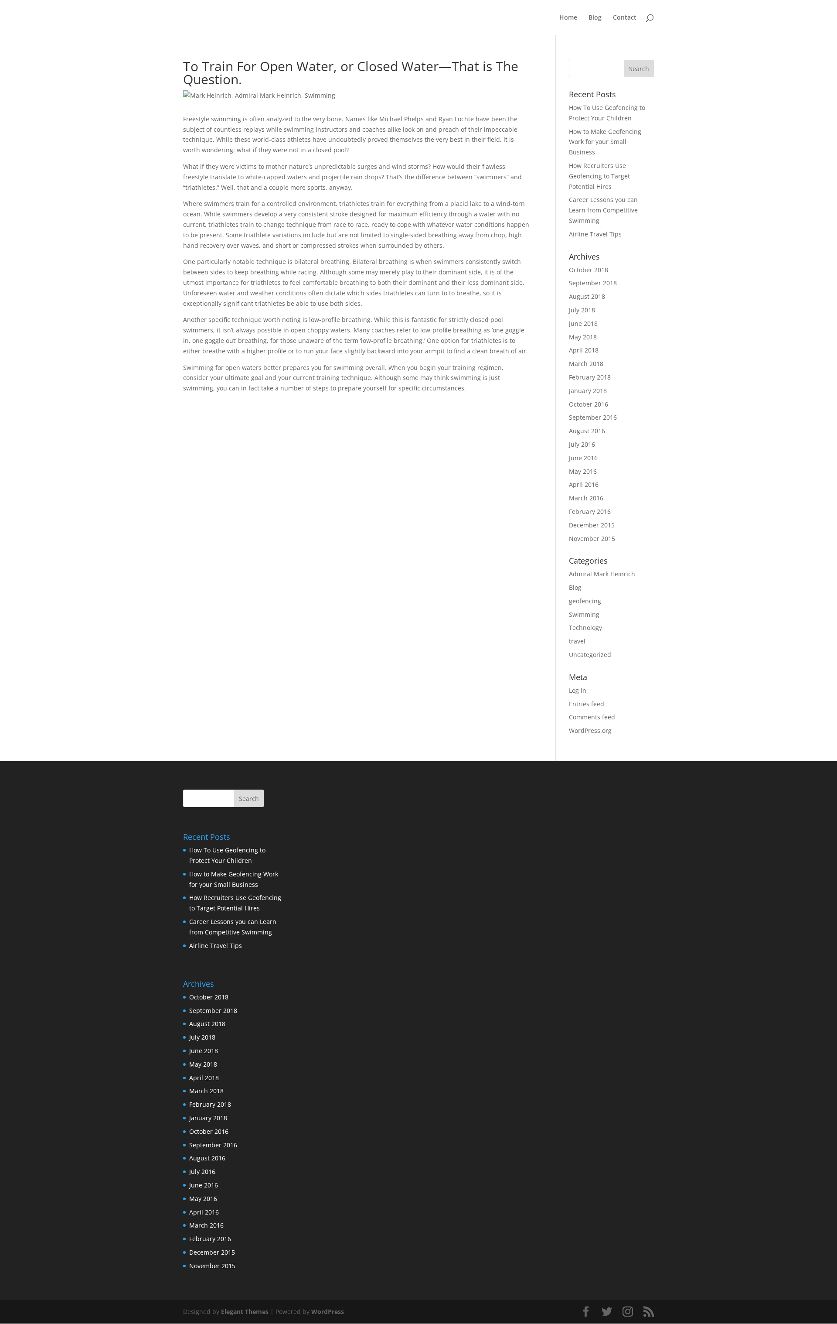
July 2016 (582, 444)
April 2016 (584, 484)
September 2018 (593, 283)
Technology (585, 627)
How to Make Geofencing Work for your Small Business (605, 142)
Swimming (584, 614)
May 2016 (583, 471)
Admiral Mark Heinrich (602, 574)
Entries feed (586, 704)
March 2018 (586, 363)
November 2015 (592, 538)
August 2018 (587, 296)
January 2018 (588, 391)
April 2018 (584, 350)
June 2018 (583, 323)
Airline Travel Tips (595, 234)
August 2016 (587, 431)
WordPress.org (590, 730)
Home (568, 17)
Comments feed (592, 717)
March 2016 (586, 498)
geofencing (585, 601)
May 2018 (583, 337)
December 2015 (592, 525)
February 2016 (590, 511)
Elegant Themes (245, 1311)
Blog (595, 17)
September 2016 (593, 417)
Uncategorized (590, 654)
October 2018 (588, 270)
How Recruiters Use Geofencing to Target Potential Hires (599, 176)
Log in (577, 690)
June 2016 (583, 458)
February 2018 (590, 377)
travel (577, 641)
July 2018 (582, 310)
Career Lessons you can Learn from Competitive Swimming (603, 210)
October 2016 (588, 404)
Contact (624, 17)
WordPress (327, 1311)
